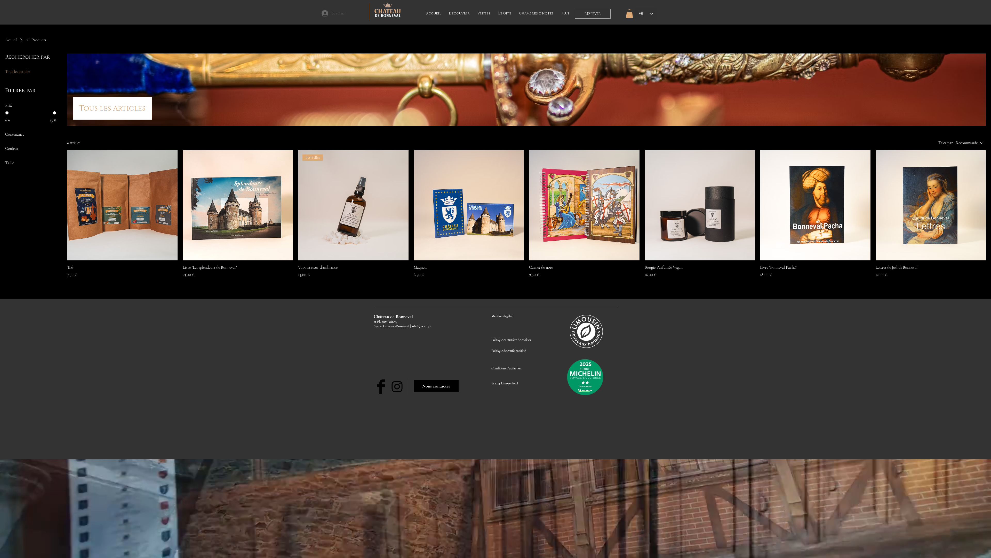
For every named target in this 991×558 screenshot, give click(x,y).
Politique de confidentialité (508, 351)
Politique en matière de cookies (511, 340)
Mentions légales (501, 316)
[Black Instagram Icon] (397, 386)
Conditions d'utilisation (506, 368)
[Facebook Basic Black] (381, 386)
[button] (629, 13)
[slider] (7, 113)
